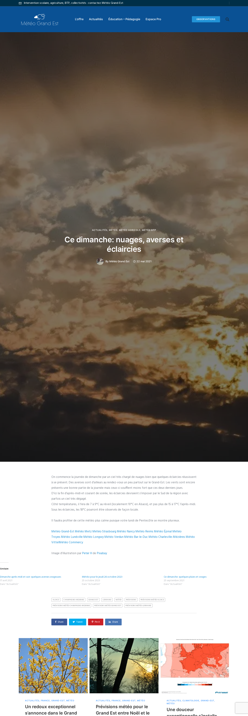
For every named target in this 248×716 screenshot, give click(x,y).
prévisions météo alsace (152, 599)
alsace (56, 599)
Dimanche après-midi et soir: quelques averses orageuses (30, 577)
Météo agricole (130, 230)
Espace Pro (153, 19)
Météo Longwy (93, 537)
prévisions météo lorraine (138, 605)
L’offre (79, 19)
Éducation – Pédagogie (124, 19)
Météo (113, 230)
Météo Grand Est (119, 261)
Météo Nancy (126, 531)
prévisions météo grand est (107, 605)
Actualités (96, 19)
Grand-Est (58, 701)
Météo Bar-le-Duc (136, 537)
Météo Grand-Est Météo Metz (71, 531)
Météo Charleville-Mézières (167, 537)
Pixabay (102, 553)
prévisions (131, 599)
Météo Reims (144, 531)
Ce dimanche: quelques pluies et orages (185, 577)
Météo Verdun (113, 537)
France (45, 701)
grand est (93, 599)
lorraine (107, 599)
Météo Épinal (163, 531)
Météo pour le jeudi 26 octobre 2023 (102, 577)
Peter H (87, 553)
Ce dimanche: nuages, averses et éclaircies (124, 244)
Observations (206, 19)
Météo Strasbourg (104, 531)
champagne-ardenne (74, 599)
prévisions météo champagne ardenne (71, 605)
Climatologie (190, 701)
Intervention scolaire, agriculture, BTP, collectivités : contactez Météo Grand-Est (73, 3)
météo (119, 599)
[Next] (237, 692)
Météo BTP (149, 230)
